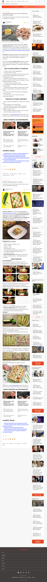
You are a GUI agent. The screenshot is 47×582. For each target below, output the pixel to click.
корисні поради (18, 443)
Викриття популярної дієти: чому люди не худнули (15, 423)
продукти (11, 443)
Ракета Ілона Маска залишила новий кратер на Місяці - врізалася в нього (23, 140)
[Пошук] (42, 1)
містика (12, 175)
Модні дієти (26, 6)
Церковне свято (5, 173)
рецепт (4, 443)
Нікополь (33, 577)
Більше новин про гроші (37, 411)
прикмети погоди (13, 173)
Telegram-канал (15, 114)
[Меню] (44, 1)
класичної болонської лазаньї (9, 213)
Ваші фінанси (22, 577)
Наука (16, 1)
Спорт (25, 577)
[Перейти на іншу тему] (39, 1)
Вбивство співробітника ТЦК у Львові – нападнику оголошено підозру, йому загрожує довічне (8, 140)
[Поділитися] (27, 23)
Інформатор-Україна (15, 577)
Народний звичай (6, 175)
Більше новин (37, 116)
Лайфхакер (8, 1)
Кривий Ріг (29, 577)
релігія (24, 173)
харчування (24, 443)
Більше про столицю (38, 363)
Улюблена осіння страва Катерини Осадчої (14, 427)
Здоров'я (12, 1)
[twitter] (23, 572)
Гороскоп (27, 1)
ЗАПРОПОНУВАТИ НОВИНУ (23, 549)
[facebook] (18, 572)
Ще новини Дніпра (38, 541)
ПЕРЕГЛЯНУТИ (38, 131)
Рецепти (23, 1)
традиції (19, 173)
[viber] (28, 572)
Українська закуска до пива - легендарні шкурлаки (15, 429)
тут (27, 116)
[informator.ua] (3, 1)
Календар (19, 1)
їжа (7, 443)
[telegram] (26, 572)
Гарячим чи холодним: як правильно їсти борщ (14, 156)
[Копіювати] (29, 23)
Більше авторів (38, 156)
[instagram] (20, 572)
